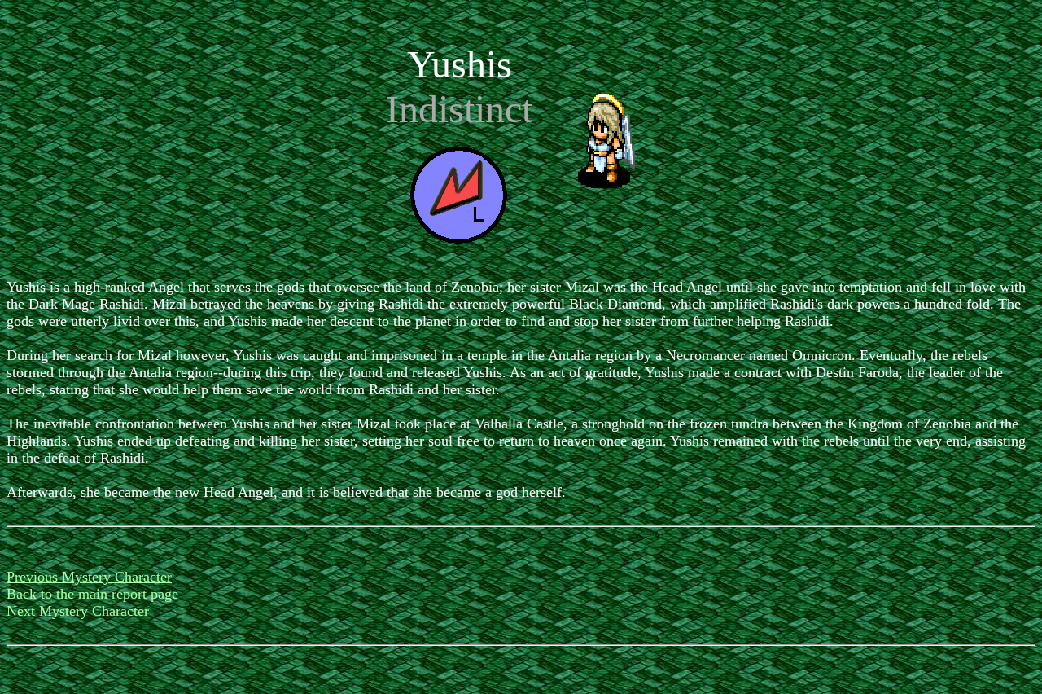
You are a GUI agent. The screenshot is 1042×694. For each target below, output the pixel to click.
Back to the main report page (92, 594)
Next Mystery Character (78, 611)
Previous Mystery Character (89, 577)
